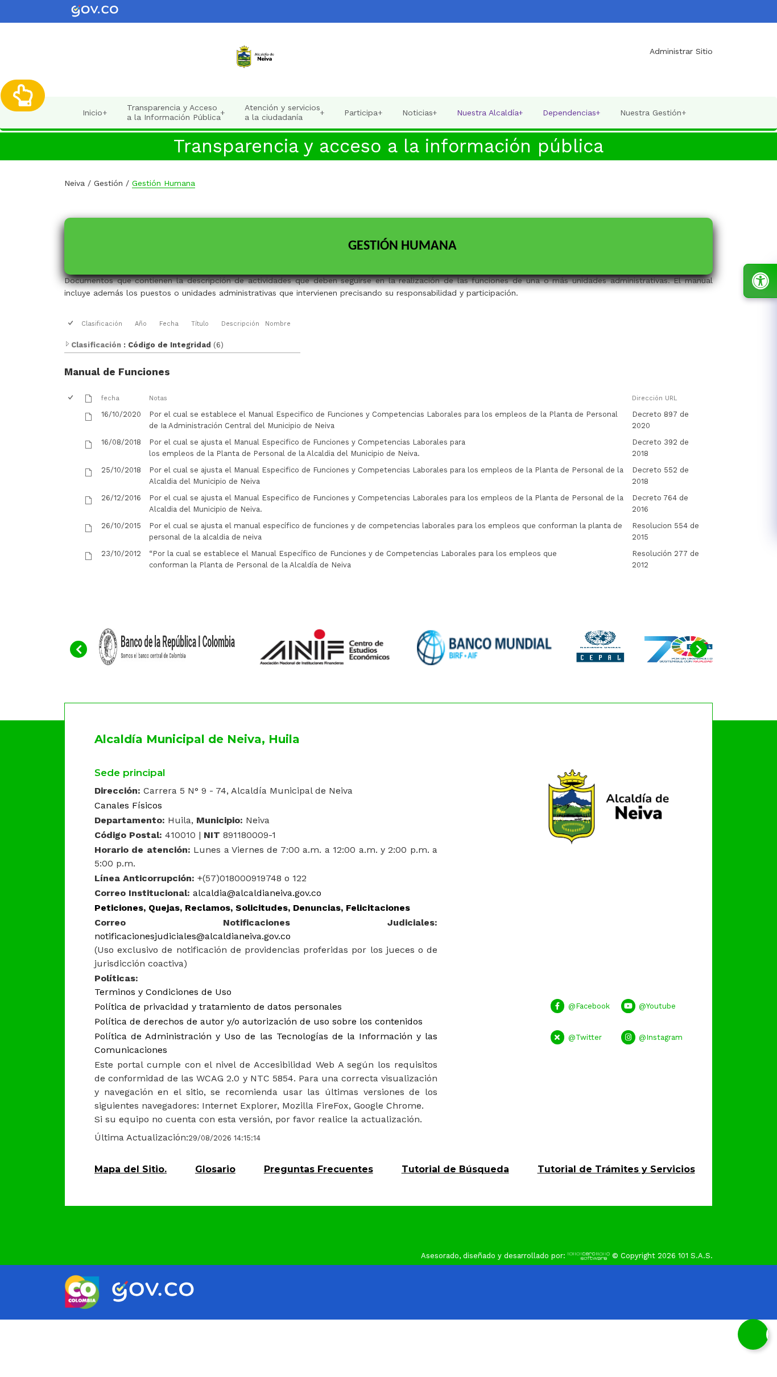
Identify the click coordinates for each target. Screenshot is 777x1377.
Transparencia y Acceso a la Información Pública (176, 112)
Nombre (278, 323)
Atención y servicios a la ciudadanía (285, 112)
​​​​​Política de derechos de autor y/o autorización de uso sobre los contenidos (258, 1021)
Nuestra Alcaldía (490, 113)
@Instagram (661, 1037)
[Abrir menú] (86, 333)
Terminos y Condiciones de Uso (163, 991)
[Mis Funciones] (23, 95)
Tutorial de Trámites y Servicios (616, 1169)
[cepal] (644, 645)
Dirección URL (654, 398)
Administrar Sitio (681, 51)
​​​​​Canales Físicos (128, 805)
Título (200, 323)
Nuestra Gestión (653, 113)
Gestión (108, 183)
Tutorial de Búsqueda (455, 1169)
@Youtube (657, 1006)
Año (141, 323)
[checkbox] (71, 324)
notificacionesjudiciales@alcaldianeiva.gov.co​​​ (192, 936)
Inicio (94, 113)
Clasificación (101, 323)
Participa (363, 113)
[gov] (103, 10)
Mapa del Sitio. (130, 1169)
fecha (110, 398)
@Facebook (589, 1006)
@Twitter (585, 1037)
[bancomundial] (485, 645)
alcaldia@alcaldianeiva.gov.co (257, 892)
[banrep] (166, 645)
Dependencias (572, 113)
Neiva (74, 183)
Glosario (215, 1169)
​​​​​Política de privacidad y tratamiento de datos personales (218, 1006)
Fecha (169, 323)
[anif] (326, 645)
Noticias (419, 113)
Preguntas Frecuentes (318, 1169)
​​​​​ (252, 907)
